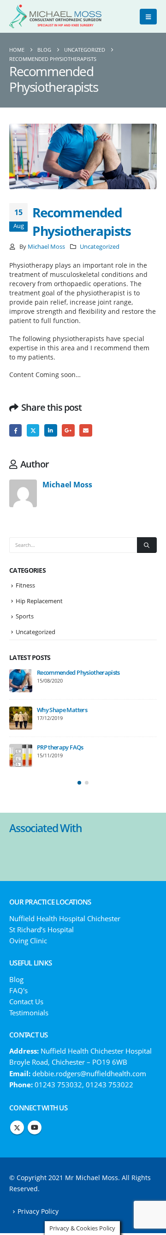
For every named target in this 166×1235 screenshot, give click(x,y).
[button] (148, 16)
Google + (68, 430)
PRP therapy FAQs (60, 747)
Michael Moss (46, 247)
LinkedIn (50, 430)
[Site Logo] (55, 16)
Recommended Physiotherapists (78, 672)
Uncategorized (99, 247)
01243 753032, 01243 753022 (84, 1084)
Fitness (25, 585)
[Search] (147, 545)
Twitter (33, 430)
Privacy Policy (38, 1211)
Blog (16, 979)
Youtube (35, 1127)
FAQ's (18, 990)
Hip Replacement (39, 601)
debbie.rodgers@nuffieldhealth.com (89, 1073)
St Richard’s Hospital (41, 929)
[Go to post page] (20, 680)
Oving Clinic (28, 940)
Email (85, 430)
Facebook (15, 430)
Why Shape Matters (62, 710)
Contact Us (26, 1001)
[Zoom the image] (83, 848)
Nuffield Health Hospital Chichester (64, 918)
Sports (25, 616)
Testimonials (28, 1012)
